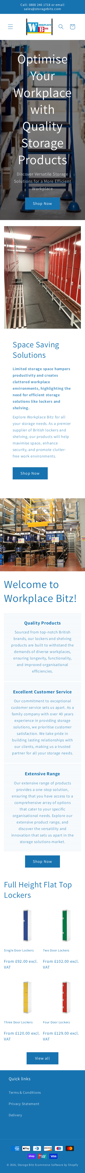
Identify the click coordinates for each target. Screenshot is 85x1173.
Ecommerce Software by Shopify (56, 1165)
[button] (10, 27)
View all (42, 1058)
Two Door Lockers (56, 950)
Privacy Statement (24, 1103)
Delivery (15, 1115)
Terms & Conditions (25, 1092)
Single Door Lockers (19, 950)
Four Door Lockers (56, 1022)
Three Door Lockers (18, 1022)
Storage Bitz (26, 1165)
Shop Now (42, 203)
